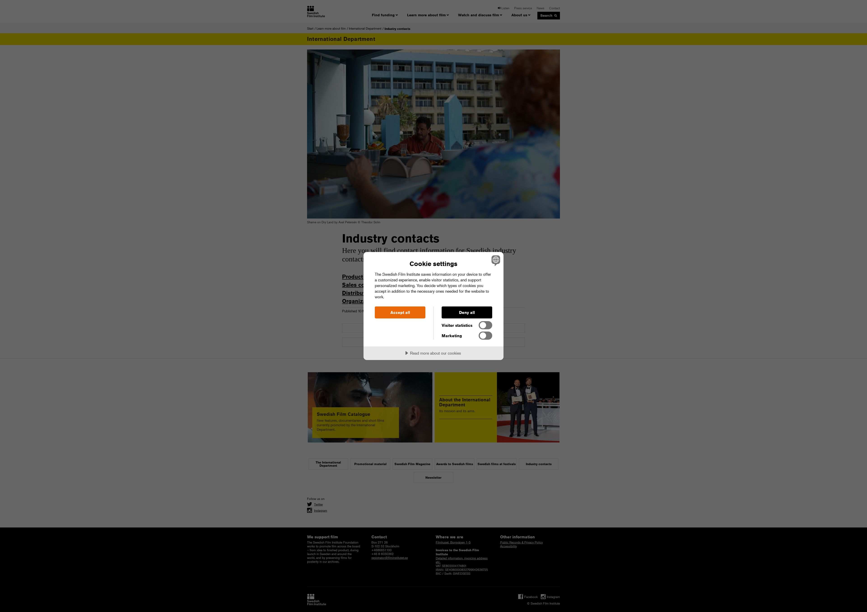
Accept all (400, 312)
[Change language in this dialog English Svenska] (495, 260)
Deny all (467, 312)
